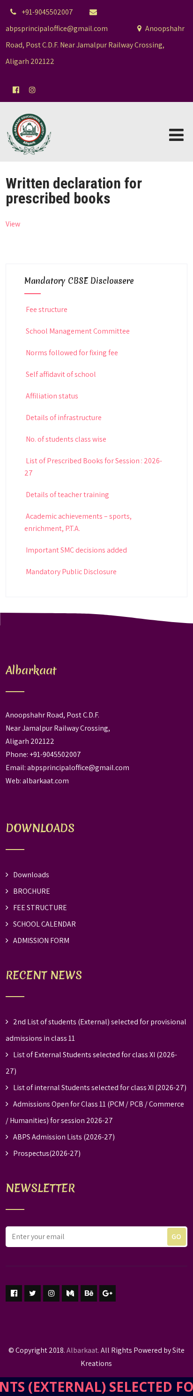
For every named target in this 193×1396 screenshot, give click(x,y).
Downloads (31, 875)
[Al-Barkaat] (29, 108)
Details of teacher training (67, 494)
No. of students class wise (66, 439)
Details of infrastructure (64, 417)
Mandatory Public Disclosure (71, 572)
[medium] (70, 1293)
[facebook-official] (16, 90)
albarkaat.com (45, 781)
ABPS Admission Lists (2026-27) (64, 1137)
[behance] (89, 1293)
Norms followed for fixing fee (72, 353)
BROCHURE (31, 891)
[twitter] (32, 1293)
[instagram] (51, 1293)
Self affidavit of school (61, 374)
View (13, 224)
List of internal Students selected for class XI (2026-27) (99, 1087)
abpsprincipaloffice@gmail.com (78, 767)
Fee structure (46, 309)
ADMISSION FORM (41, 940)
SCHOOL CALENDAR (44, 924)
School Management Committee (78, 331)
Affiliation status (52, 396)
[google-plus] (107, 1293)
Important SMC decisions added (76, 550)
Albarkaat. (83, 1350)
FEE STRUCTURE (40, 907)
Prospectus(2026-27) (47, 1153)
